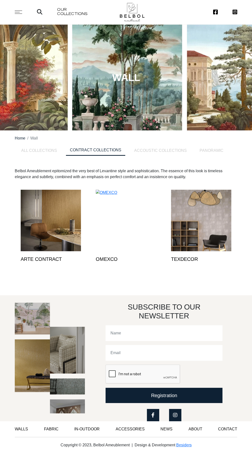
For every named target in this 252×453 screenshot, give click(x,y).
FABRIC (51, 429)
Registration (164, 395)
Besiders (184, 445)
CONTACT (227, 429)
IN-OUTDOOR (87, 429)
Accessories (130, 429)
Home (20, 138)
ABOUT (195, 429)
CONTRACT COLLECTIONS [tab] (95, 150)
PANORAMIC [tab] (211, 150)
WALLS (21, 429)
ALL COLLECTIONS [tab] (39, 150)
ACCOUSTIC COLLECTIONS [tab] (160, 150)
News (166, 429)
